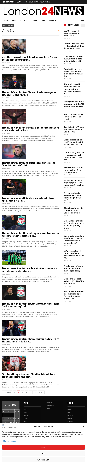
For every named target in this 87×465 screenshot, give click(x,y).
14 (13, 422)
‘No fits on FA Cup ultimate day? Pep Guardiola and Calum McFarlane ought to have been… (28, 375)
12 (8, 422)
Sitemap (47, 2)
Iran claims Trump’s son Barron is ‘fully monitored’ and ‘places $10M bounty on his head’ (74, 46)
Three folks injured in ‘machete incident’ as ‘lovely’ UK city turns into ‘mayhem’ (74, 169)
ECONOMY (53, 20)
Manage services (9, 441)
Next (40, 392)
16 (35, 392)
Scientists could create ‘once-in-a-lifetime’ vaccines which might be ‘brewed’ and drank (74, 142)
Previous (8, 392)
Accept (43, 447)
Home (6, 20)
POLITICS (23, 20)
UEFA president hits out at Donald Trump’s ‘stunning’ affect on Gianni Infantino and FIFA (74, 254)
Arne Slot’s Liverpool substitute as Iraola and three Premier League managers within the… (29, 58)
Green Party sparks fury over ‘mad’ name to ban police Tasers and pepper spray (73, 268)
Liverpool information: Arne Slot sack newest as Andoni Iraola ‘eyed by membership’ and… (30, 305)
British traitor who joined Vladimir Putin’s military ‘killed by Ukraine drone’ (74, 281)
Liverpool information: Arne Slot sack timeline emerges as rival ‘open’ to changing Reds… (29, 93)
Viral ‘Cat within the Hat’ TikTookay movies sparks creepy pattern (72, 33)
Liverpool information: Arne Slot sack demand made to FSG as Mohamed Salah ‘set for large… (30, 340)
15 (16, 422)
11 (6, 422)
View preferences (43, 459)
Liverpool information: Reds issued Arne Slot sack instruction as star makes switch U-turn (30, 129)
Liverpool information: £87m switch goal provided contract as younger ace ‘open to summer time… (30, 234)
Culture (33, 20)
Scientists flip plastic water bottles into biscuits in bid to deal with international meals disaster (73, 72)
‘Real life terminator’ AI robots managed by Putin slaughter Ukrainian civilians (74, 129)
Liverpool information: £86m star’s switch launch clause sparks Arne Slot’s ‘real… (28, 199)
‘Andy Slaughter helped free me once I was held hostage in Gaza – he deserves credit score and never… (74, 295)
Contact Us (29, 2)
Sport (43, 20)
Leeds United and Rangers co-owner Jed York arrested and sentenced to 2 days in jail (73, 58)
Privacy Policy (39, 2)
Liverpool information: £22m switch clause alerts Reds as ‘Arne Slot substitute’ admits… (28, 164)
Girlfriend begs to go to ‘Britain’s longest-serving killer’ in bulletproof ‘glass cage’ (72, 196)
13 (11, 422)
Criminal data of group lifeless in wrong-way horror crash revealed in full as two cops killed (74, 156)
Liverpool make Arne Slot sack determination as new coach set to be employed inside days (29, 270)
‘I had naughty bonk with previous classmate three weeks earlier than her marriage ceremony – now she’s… (72, 89)
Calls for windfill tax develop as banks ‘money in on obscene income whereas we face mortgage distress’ (74, 239)
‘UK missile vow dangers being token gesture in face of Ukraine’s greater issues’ (73, 210)
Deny (43, 453)
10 (3, 422)
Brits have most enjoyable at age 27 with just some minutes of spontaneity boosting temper (74, 224)
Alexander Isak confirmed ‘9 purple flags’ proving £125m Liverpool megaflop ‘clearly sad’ (74, 182)
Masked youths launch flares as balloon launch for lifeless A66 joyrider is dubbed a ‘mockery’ (74, 104)
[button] (83, 426)
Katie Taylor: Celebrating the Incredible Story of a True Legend (73, 116)
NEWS (14, 20)
